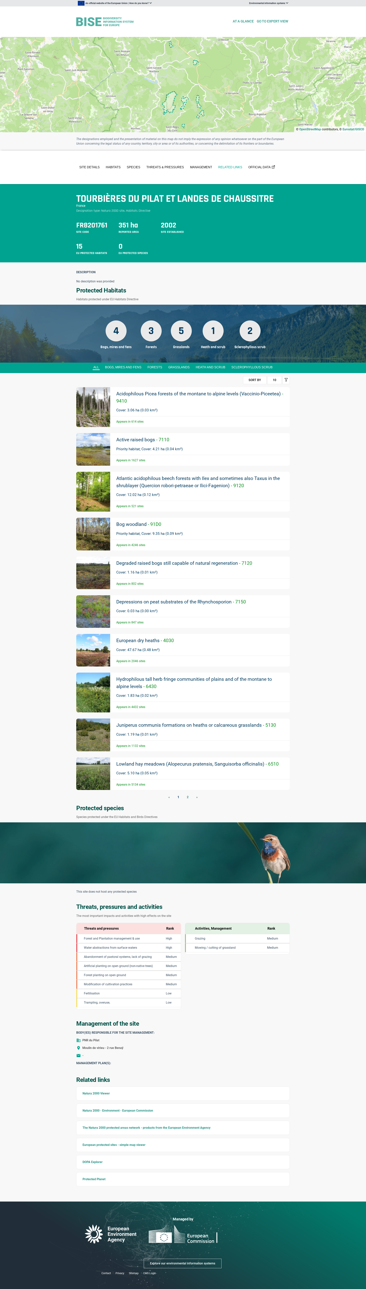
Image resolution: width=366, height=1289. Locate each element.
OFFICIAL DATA (259, 167)
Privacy (120, 1273)
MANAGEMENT (201, 167)
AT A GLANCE (243, 21)
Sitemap (134, 1273)
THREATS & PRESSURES (165, 167)
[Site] (152, 21)
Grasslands (179, 367)
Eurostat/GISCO (353, 129)
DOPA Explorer (93, 1162)
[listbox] (114, 3)
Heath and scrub (210, 367)
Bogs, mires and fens (123, 367)
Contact (106, 1273)
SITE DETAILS (89, 167)
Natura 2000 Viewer (96, 1093)
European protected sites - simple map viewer (114, 1145)
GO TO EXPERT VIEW (272, 21)
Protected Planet (94, 1179)
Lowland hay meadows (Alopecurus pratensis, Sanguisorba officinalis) (197, 764)
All (96, 367)
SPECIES (133, 167)
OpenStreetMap (310, 129)
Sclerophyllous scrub (252, 367)
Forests (155, 367)
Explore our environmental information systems (182, 1263)
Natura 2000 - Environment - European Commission (118, 1110)
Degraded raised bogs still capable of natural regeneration (184, 563)
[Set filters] (286, 380)
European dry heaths (145, 640)
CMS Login (149, 1273)
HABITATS (113, 167)
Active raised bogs (142, 439)
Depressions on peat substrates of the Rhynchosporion (181, 602)
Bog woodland (138, 524)
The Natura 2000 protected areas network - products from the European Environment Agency (146, 1128)
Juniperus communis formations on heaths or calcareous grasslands (196, 725)
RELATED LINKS (230, 167)
